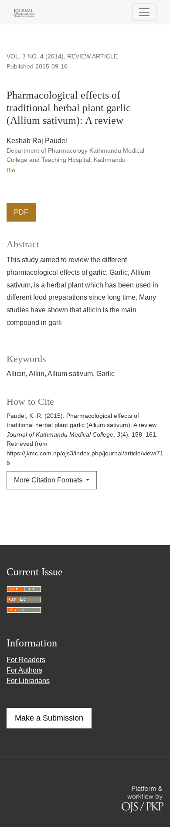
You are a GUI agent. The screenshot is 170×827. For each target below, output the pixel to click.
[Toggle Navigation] (144, 12)
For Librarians (28, 680)
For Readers (26, 659)
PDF (21, 212)
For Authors (24, 670)
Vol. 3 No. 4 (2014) (35, 56)
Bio (11, 170)
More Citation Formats (49, 480)
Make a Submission (49, 718)
